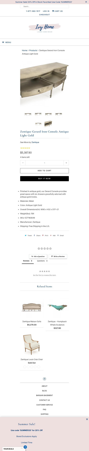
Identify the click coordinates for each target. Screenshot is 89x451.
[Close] (87, 419)
